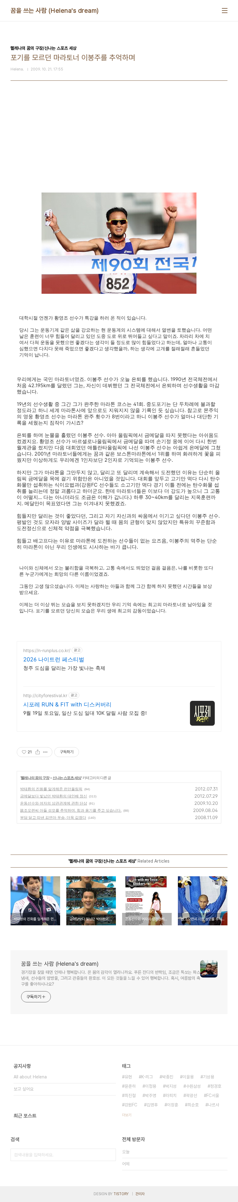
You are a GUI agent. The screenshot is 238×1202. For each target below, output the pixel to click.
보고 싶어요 (23, 1088)
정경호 (215, 1086)
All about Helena (30, 1076)
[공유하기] (38, 752)
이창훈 (172, 1104)
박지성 (171, 1086)
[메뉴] (224, 10)
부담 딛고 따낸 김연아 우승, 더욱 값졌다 (53, 817)
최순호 (193, 1104)
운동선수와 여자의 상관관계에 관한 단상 (53, 803)
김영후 (152, 1104)
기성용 (208, 1076)
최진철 (130, 1095)
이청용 (150, 1086)
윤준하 (130, 1086)
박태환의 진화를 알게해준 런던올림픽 (51, 789)
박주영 (150, 1095)
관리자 (140, 1194)
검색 (110, 1155)
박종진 (167, 1076)
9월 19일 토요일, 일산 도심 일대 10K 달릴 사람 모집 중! (85, 713)
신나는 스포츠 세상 (67, 777)
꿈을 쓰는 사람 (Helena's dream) (55, 10)
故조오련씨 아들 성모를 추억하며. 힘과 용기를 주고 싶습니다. (70, 810)
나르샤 (213, 1104)
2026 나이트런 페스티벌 (53, 659)
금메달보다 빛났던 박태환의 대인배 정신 (53, 796)
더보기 (126, 1115)
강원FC (131, 1104)
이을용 (188, 1076)
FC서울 (212, 1095)
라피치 (171, 1095)
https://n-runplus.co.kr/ (46, 650)
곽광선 (191, 1095)
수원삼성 (193, 1086)
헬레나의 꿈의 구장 (35, 777)
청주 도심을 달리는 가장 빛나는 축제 (64, 668)
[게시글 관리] (45, 752)
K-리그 (147, 1076)
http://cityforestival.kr (45, 695)
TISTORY (121, 1194)
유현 (128, 1076)
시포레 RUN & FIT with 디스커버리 (67, 704)
